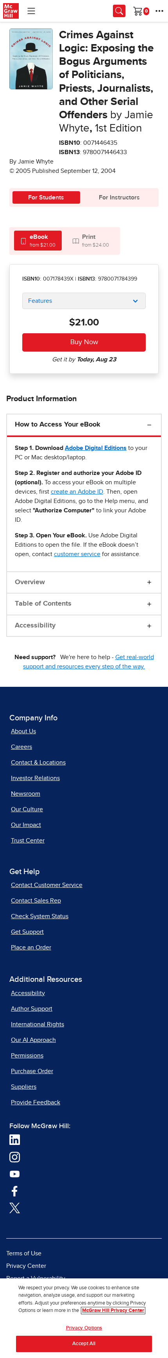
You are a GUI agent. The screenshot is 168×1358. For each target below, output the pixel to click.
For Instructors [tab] (119, 197)
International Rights (37, 1024)
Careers (21, 747)
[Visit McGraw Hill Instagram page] (14, 1156)
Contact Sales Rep (36, 901)
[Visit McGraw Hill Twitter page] (14, 1207)
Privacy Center (26, 1266)
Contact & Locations (38, 762)
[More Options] (159, 10)
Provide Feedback (35, 1102)
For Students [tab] (46, 197)
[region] (84, 1318)
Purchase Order (32, 1071)
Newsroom (25, 794)
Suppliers (23, 1087)
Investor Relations (35, 778)
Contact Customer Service (46, 885)
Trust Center (28, 840)
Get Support (27, 932)
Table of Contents (43, 603)
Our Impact (26, 825)
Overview (30, 582)
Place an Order (31, 947)
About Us (23, 731)
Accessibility (35, 625)
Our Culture (27, 809)
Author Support (31, 1009)
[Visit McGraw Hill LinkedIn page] (14, 1139)
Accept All (83, 1343)
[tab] (38, 241)
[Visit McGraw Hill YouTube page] (14, 1173)
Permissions (27, 1055)
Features (40, 301)
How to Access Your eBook (57, 424)
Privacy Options (84, 1328)
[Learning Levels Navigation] (31, 11)
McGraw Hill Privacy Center (113, 1310)
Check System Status (39, 916)
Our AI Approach (33, 1040)
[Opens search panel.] (119, 11)
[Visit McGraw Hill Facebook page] (14, 1190)
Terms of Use (23, 1253)
